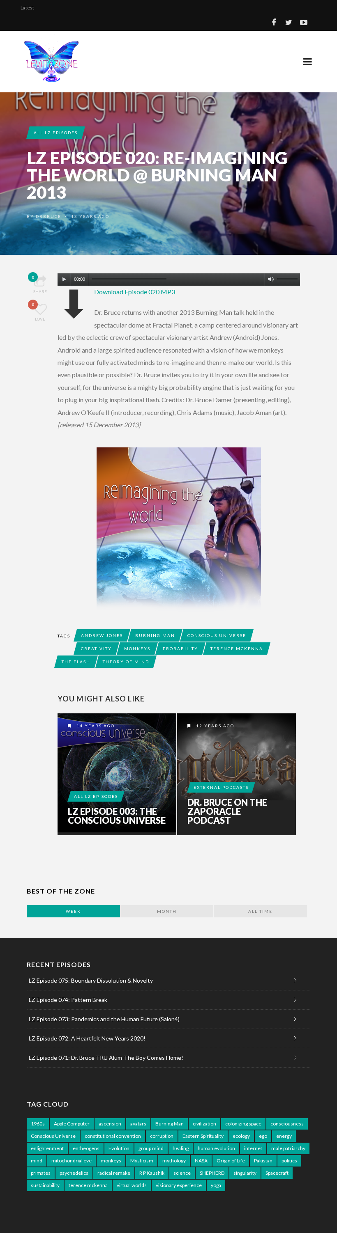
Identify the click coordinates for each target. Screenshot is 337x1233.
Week (73, 911)
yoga (216, 1185)
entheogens (86, 1148)
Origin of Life (231, 1160)
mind (36, 1160)
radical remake (113, 1173)
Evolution (118, 1148)
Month (167, 911)
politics (289, 1160)
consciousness (287, 1124)
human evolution (216, 1148)
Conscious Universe (216, 635)
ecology (241, 1136)
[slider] (288, 280)
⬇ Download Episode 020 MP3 (134, 292)
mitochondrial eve (71, 1160)
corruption (161, 1136)
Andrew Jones (102, 635)
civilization (204, 1124)
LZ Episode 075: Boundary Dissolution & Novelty (91, 980)
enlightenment (47, 1148)
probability (180, 648)
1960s (38, 1124)
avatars (138, 1124)
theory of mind (126, 661)
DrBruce (48, 216)
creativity (96, 648)
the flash (76, 661)
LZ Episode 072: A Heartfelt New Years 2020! (87, 1038)
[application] (179, 277)
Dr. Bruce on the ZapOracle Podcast (227, 811)
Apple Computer (72, 1124)
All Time (260, 911)
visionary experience (179, 1185)
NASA (201, 1160)
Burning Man (155, 635)
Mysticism (141, 1160)
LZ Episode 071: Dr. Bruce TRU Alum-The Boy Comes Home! (106, 1057)
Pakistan (263, 1160)
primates (41, 1173)
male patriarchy (288, 1148)
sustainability (45, 1185)
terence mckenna (236, 648)
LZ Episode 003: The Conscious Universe (117, 816)
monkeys (137, 648)
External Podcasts (221, 787)
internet (253, 1148)
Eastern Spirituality (203, 1136)
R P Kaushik (151, 1173)
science (182, 1173)
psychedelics (74, 1173)
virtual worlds (132, 1185)
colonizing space (243, 1124)
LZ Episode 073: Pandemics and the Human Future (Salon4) (104, 1018)
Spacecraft (277, 1173)
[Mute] (271, 279)
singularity (244, 1173)
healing (181, 1148)
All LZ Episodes (56, 132)
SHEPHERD (212, 1173)
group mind (151, 1148)
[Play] (64, 279)
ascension (110, 1124)
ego (263, 1136)
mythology (174, 1160)
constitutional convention (113, 1136)
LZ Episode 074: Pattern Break (68, 999)
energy (284, 1136)
